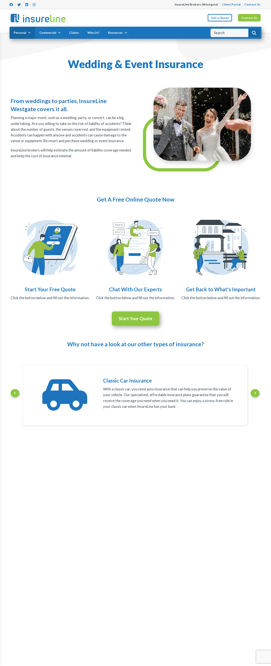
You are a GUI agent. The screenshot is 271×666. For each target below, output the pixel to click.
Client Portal (231, 4)
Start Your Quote (135, 318)
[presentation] (15, 393)
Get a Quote (220, 18)
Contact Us (252, 4)
